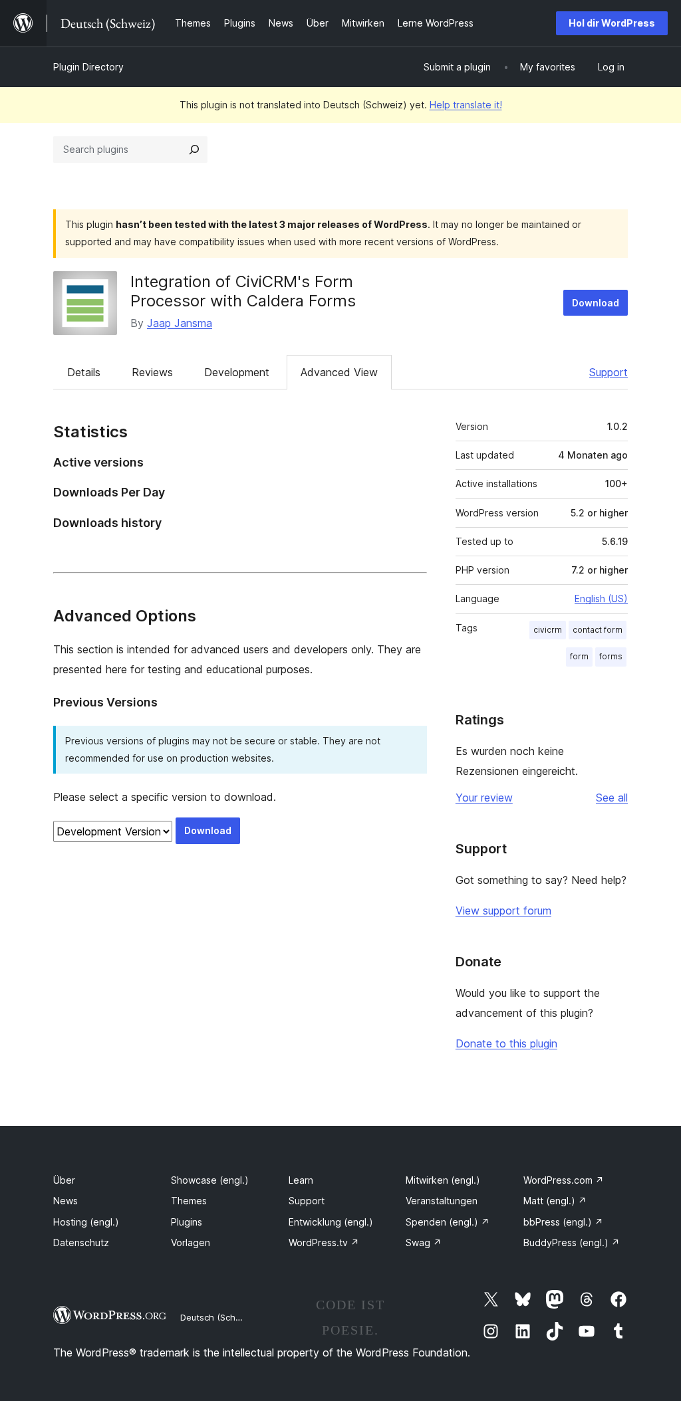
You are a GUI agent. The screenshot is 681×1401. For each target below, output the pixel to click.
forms (610, 656)
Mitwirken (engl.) (443, 1180)
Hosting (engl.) (86, 1222)
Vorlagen (190, 1242)
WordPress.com (563, 1180)
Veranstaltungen (441, 1200)
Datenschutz (81, 1242)
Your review (484, 797)
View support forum (503, 910)
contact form (597, 630)
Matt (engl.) (555, 1200)
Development (236, 372)
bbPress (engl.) (563, 1222)
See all (612, 797)
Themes (189, 1200)
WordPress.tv (324, 1242)
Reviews (152, 372)
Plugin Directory (88, 66)
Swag (424, 1242)
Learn (301, 1180)
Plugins (186, 1222)
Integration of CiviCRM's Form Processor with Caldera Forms (243, 291)
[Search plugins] (194, 149)
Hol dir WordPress (612, 23)
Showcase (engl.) (210, 1180)
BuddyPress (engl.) (571, 1242)
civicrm (547, 630)
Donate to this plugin (506, 1043)
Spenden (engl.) (447, 1222)
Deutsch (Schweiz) (218, 1317)
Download (595, 302)
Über (64, 1180)
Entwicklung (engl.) (331, 1222)
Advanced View (339, 372)
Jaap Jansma (179, 323)
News (65, 1200)
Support (608, 372)
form (579, 656)
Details (83, 372)
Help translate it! (466, 104)
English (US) (601, 598)
